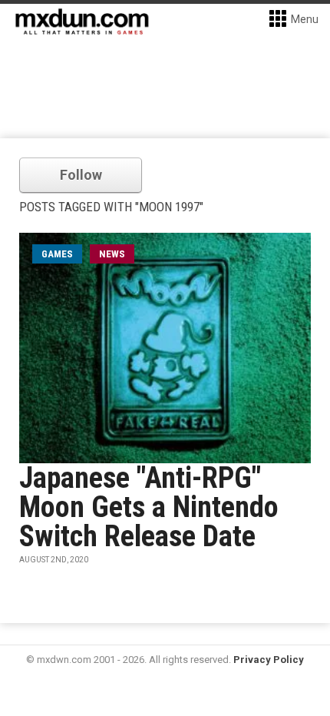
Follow (81, 175)
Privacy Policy (268, 659)
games (57, 254)
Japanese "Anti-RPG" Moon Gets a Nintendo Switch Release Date (149, 507)
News (112, 254)
